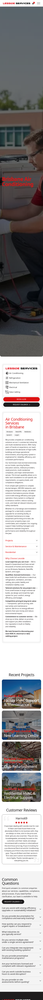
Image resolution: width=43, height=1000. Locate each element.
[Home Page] (16, 3)
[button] (38, 3)
